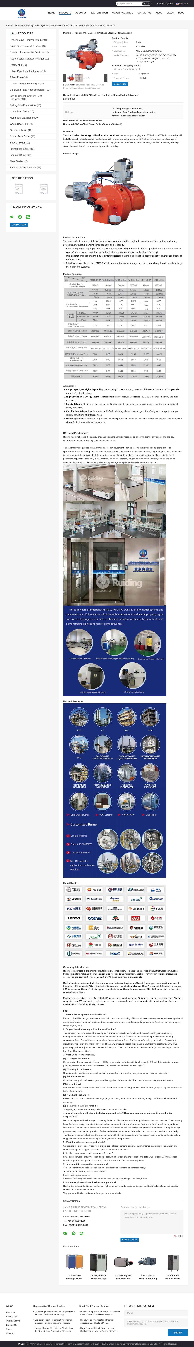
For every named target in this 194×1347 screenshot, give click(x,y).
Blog (181, 13)
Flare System (17, 161)
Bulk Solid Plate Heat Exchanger (27, 90)
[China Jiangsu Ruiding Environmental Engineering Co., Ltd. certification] (18, 188)
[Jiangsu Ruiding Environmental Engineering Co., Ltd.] (21, 13)
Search (147, 4)
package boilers (92, 1193)
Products (65, 13)
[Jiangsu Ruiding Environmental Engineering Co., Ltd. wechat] (30, 217)
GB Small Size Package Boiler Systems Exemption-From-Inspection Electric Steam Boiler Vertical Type (74, 1277)
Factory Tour (99, 13)
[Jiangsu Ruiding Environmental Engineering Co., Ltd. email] (13, 217)
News (159, 13)
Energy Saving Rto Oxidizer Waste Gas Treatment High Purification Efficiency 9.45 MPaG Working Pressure (54, 1330)
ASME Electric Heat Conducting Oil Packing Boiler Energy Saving (148, 1277)
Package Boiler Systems (37, 25)
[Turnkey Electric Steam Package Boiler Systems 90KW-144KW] (98, 1262)
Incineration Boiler (19, 149)
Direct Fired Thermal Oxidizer (26, 46)
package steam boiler (111, 1193)
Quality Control (122, 13)
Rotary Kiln (16, 65)
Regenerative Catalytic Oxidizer (27, 58)
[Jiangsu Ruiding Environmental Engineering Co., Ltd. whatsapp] (22, 217)
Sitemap (10, 1333)
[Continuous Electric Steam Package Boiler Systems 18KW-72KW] (172, 1262)
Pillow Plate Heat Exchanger (25, 71)
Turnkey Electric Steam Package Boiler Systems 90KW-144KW (98, 1277)
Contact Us (144, 13)
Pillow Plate (16, 77)
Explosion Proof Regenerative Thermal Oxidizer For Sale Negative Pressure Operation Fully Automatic (54, 1322)
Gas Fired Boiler (18, 130)
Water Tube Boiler (19, 111)
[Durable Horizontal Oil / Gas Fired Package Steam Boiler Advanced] (84, 55)
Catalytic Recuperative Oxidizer (27, 52)
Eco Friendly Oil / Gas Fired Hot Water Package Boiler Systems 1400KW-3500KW (123, 1277)
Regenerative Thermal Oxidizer (26, 40)
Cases (170, 13)
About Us (81, 13)
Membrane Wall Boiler (22, 117)
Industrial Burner (19, 155)
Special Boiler (17, 142)
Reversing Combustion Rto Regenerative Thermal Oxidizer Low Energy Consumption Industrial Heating (55, 1313)
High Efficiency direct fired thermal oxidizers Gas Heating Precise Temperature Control (97, 1322)
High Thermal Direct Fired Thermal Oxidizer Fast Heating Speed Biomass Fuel (98, 1330)
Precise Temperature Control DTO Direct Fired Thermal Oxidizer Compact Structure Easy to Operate (100, 1313)
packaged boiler (76, 1193)
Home (51, 13)
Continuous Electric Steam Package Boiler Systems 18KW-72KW (173, 1277)
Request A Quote (164, 3)
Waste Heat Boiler (19, 124)
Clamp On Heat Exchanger (24, 83)
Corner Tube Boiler (20, 136)
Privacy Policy (25, 1344)
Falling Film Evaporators (23, 105)
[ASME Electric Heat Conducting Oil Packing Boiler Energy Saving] (148, 1262)
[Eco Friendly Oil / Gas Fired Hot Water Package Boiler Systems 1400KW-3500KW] (123, 1262)
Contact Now (120, 84)
